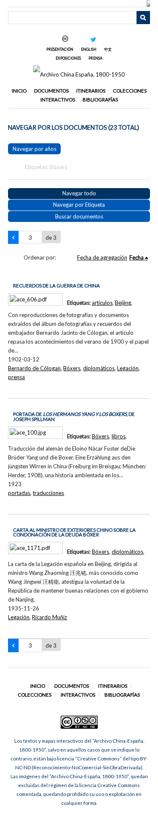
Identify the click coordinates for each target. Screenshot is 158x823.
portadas (19, 492)
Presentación (59, 49)
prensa (16, 377)
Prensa (95, 58)
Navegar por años (34, 148)
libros (119, 436)
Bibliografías (100, 99)
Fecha (136, 257)
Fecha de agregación (102, 257)
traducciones (48, 492)
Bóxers (71, 368)
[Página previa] (13, 237)
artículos (102, 302)
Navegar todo (79, 193)
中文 (108, 49)
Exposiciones (68, 58)
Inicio (19, 90)
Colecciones (130, 90)
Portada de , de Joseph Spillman (74, 416)
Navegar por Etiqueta (79, 204)
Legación (128, 368)
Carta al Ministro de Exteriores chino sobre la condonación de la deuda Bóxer (74, 532)
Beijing (123, 302)
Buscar (143, 18)
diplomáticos (99, 368)
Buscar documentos (79, 216)
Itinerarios (90, 90)
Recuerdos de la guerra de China (56, 285)
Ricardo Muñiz (49, 617)
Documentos (51, 90)
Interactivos (57, 99)
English (88, 49)
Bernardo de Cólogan (34, 368)
